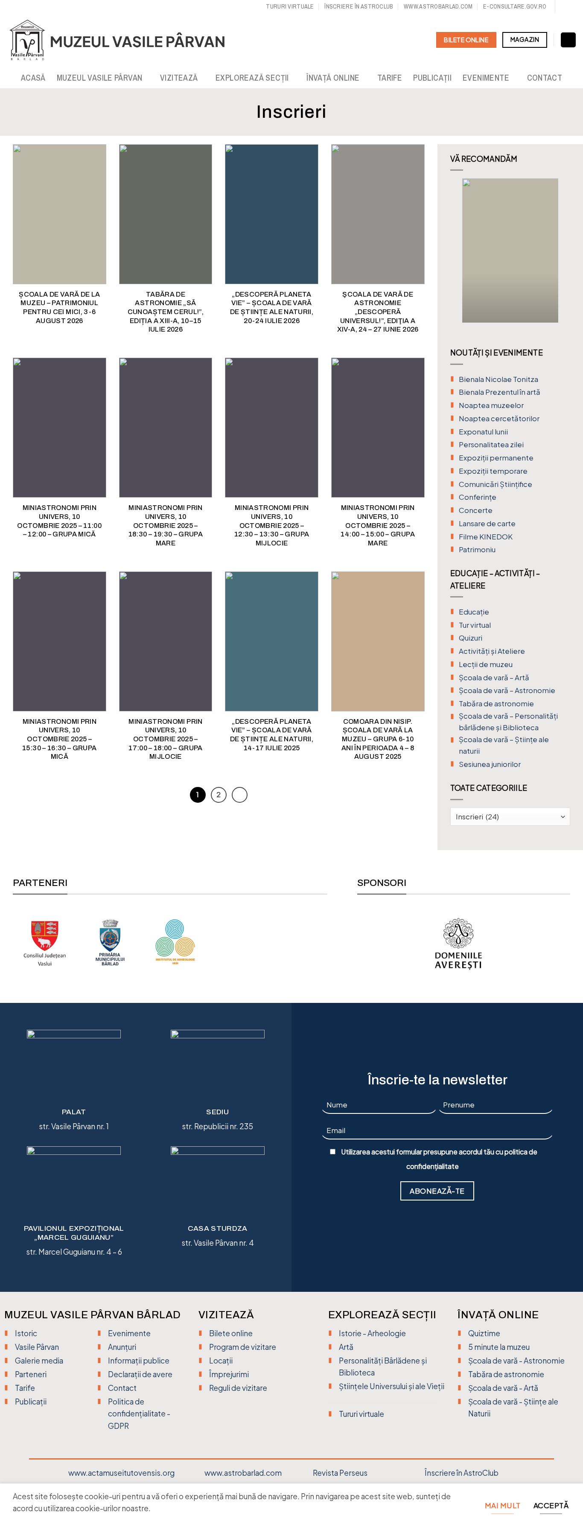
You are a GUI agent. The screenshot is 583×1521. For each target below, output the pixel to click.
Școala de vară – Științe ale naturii (504, 745)
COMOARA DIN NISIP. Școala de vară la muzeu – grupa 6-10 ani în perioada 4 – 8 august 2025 (377, 739)
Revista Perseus (340, 1472)
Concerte (476, 510)
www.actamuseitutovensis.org (121, 1472)
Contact (545, 77)
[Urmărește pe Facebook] (563, 7)
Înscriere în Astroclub (358, 6)
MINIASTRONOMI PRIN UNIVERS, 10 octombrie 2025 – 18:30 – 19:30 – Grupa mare (165, 525)
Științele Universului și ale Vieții (391, 1386)
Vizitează (179, 77)
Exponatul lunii (483, 431)
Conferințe (477, 496)
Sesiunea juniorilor (490, 764)
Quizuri (470, 637)
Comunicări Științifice (495, 484)
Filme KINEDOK (486, 536)
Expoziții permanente (496, 457)
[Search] (568, 40)
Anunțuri (122, 1347)
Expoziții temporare (493, 470)
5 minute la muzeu (499, 1347)
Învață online (332, 77)
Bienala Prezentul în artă (499, 392)
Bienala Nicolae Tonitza (498, 379)
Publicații (432, 77)
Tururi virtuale (290, 6)
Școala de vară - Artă (503, 1388)
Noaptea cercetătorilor (499, 418)
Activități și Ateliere (492, 651)
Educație (474, 611)
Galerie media (39, 1360)
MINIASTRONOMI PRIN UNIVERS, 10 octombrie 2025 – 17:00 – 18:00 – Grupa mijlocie (165, 739)
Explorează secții (252, 77)
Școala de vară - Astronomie (516, 1360)
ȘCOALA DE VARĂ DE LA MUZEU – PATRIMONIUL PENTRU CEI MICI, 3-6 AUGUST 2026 (59, 307)
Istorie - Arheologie (372, 1333)
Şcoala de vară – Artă (494, 677)
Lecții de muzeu (486, 664)
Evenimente (486, 77)
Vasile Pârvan (37, 1347)
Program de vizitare (242, 1347)
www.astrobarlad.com (438, 6)
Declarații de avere (140, 1374)
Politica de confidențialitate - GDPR (139, 1413)
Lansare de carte (487, 523)
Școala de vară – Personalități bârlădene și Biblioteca (508, 721)
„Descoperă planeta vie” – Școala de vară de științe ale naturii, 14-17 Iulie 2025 (271, 735)
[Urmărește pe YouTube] (572, 7)
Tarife (389, 77)
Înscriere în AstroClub (461, 1472)
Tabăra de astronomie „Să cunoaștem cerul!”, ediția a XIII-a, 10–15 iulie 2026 (166, 312)
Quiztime (484, 1333)
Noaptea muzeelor (491, 405)
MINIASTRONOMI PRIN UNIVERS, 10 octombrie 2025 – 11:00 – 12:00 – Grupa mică (59, 521)
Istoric (26, 1333)
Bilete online (231, 1333)
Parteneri (31, 1374)
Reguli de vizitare (238, 1388)
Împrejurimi (229, 1374)
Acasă (33, 77)
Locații (221, 1360)
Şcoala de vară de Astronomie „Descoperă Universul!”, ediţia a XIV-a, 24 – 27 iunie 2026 (378, 312)
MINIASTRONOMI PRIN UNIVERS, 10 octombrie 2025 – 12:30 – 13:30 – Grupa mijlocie (271, 525)
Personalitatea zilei (491, 444)
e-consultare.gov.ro (514, 6)
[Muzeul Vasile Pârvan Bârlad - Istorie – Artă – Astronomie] (124, 40)
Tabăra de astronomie (496, 703)
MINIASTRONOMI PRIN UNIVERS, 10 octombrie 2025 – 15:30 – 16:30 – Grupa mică (59, 739)
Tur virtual (475, 625)
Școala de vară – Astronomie (507, 690)
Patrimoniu (477, 549)
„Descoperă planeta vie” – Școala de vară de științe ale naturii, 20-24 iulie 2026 (271, 307)
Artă (346, 1347)
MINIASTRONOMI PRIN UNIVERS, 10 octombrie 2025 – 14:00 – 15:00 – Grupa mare (377, 525)
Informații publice (138, 1360)
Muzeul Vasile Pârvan (100, 77)
